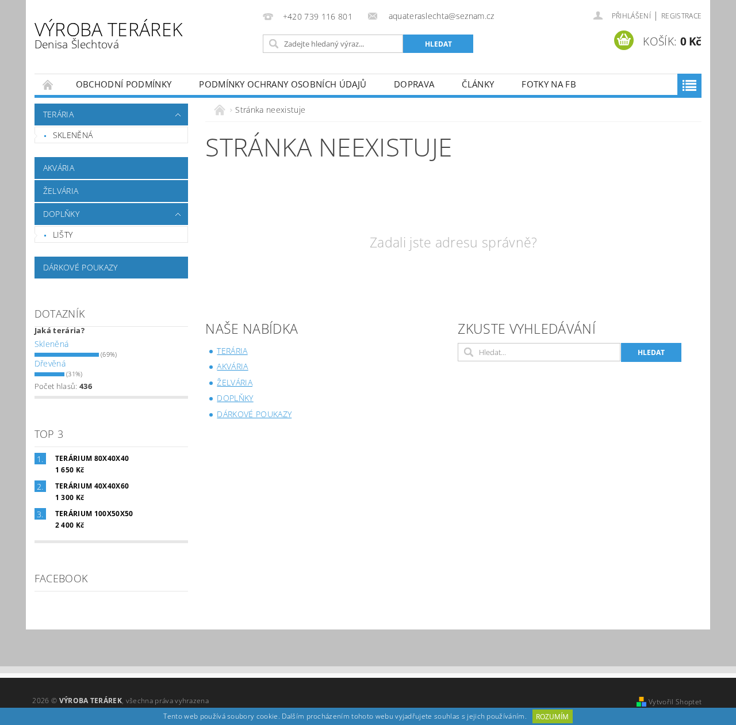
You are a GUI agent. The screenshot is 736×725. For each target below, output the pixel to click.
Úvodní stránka (48, 84)
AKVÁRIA (58, 167)
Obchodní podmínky (123, 84)
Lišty (63, 234)
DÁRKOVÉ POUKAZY (80, 267)
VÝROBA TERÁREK (108, 34)
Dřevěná (50, 363)
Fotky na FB (549, 84)
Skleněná (73, 134)
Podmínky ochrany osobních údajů (282, 84)
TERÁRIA (58, 114)
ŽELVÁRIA (61, 190)
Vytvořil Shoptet (675, 702)
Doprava (414, 84)
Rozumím (552, 717)
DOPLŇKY (61, 213)
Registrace (681, 16)
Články (478, 84)
